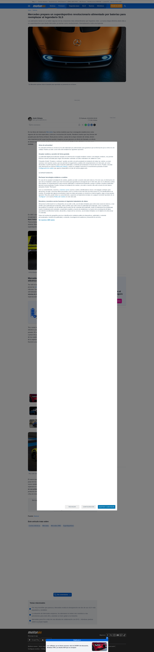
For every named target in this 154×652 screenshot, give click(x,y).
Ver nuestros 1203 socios (47, 220)
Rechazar (72, 506)
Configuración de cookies (46, 168)
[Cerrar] (107, 638)
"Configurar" (42, 196)
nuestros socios (64, 190)
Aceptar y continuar (106, 507)
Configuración (88, 506)
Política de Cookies (61, 166)
